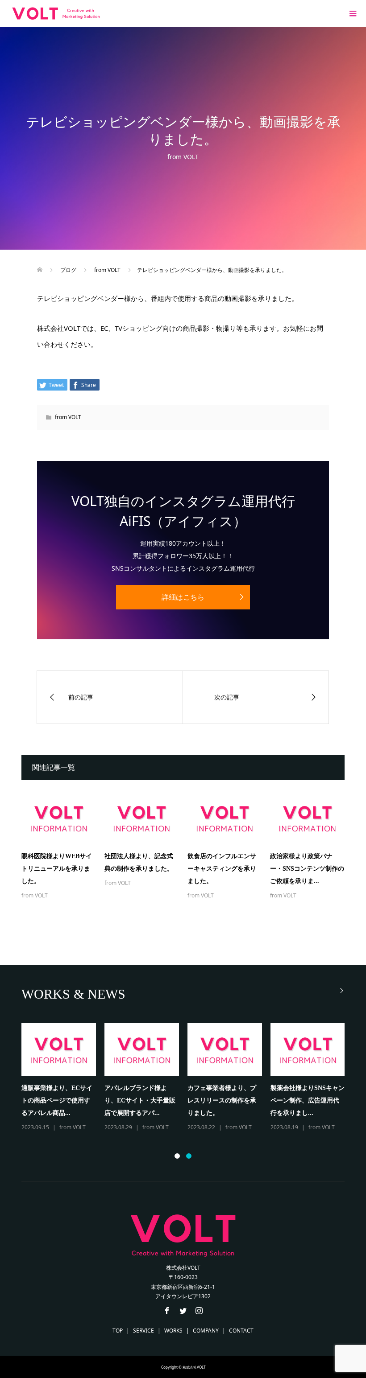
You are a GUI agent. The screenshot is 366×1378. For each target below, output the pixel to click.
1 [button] (177, 1156)
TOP (117, 1330)
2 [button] (188, 1156)
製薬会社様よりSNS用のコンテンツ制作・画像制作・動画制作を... (307, 1100)
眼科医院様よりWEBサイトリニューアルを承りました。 (56, 868)
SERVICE (143, 1330)
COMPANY (206, 1330)
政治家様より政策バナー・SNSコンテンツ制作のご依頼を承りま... (307, 868)
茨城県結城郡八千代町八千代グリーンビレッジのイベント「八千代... (138, 1100)
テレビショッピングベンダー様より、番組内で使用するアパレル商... (221, 1100)
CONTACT (241, 1330)
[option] (187, 1077)
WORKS (173, 1330)
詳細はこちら (183, 597)
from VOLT (183, 156)
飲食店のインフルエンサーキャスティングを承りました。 (221, 868)
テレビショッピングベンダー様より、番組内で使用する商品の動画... (55, 1100)
